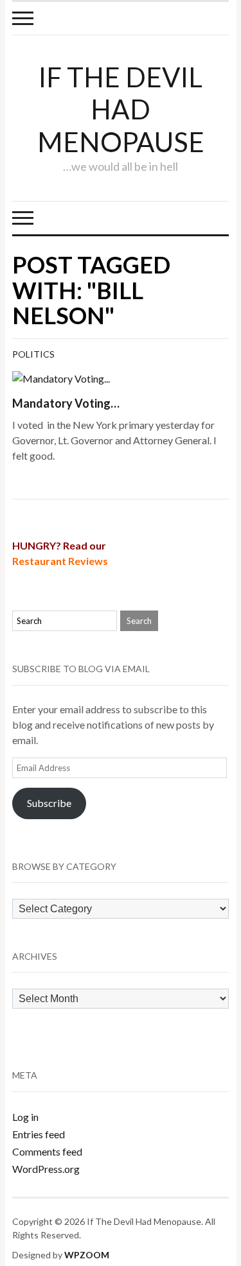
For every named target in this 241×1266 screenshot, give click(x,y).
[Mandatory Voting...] (61, 377)
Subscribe (49, 803)
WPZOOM (86, 1254)
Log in (25, 1117)
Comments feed (47, 1151)
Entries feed (38, 1134)
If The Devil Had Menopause (120, 109)
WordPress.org (46, 1169)
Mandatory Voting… (66, 403)
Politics (33, 354)
